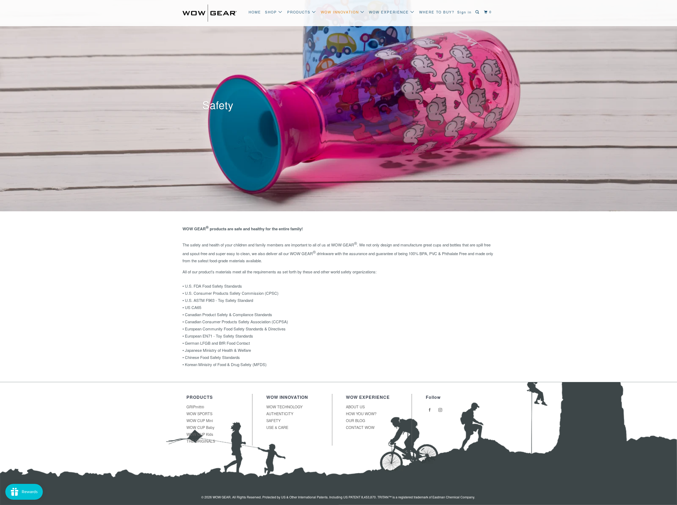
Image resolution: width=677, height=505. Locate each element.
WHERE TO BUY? (436, 12)
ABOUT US (355, 406)
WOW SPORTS (199, 413)
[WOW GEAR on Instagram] (441, 410)
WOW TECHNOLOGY (284, 406)
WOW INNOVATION (340, 12)
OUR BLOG (355, 420)
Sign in (464, 12)
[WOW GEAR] (209, 13)
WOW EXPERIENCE (389, 12)
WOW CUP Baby (200, 427)
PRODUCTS (299, 12)
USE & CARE (277, 427)
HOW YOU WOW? (361, 413)
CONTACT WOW (360, 427)
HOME (255, 12)
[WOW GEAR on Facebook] (430, 410)
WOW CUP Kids (199, 434)
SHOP (271, 12)
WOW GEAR (222, 497)
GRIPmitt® (195, 406)
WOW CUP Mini (199, 420)
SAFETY (273, 420)
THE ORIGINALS (200, 441)
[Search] (477, 12)
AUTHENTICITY (279, 413)
